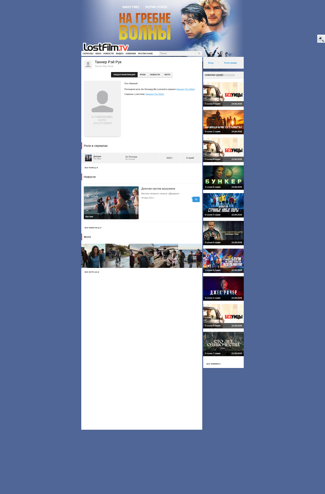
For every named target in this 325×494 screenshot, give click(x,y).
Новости (155, 75)
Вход (210, 63)
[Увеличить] (93, 256)
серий (219, 75)
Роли (142, 75)
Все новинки (213, 364)
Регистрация (230, 63)
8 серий (190, 158)
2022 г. (170, 158)
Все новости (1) (92, 227)
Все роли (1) (90, 167)
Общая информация (124, 75)
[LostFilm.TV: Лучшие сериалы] (107, 46)
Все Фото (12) (91, 272)
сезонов (229, 75)
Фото (167, 75)
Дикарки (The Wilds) (185, 89)
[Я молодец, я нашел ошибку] (308, 39)
